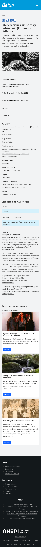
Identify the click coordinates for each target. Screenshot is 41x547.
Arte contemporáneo (9, 156)
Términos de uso (11, 489)
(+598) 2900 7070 (28, 544)
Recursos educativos (12, 466)
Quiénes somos (10, 484)
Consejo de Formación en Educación (22, 518)
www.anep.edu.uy (20, 537)
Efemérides (9, 469)
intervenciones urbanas (10, 154)
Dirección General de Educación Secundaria (22, 511)
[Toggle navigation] (37, 5)
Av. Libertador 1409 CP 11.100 (13, 540)
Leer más (7, 350)
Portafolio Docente (12, 474)
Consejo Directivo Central (22, 504)
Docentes (5, 163)
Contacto (8, 494)
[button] (20, 61)
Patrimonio (24, 154)
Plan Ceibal (9, 471)
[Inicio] (18, 5)
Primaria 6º (6, 211)
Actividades (6, 178)
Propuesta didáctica (9, 194)
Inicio (3, 16)
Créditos (8, 491)
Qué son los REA (11, 486)
